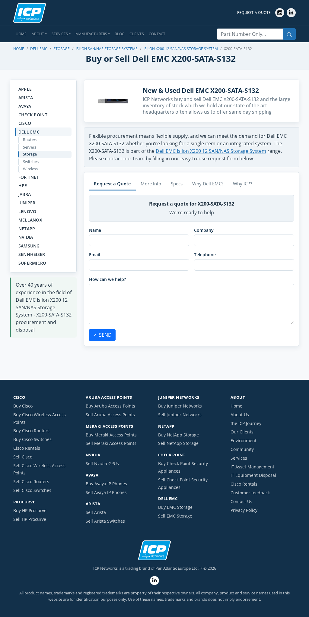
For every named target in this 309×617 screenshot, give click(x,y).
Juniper (27, 203)
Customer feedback (250, 493)
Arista (25, 97)
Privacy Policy (244, 510)
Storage (61, 48)
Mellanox (30, 220)
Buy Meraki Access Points (111, 435)
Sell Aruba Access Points (110, 414)
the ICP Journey (246, 423)
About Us (240, 414)
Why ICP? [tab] (242, 184)
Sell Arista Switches (105, 521)
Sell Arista (96, 512)
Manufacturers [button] (91, 33)
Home (21, 33)
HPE (22, 185)
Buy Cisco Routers (31, 430)
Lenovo (27, 211)
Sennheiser (31, 254)
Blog (120, 33)
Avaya (24, 106)
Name (95, 230)
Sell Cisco (22, 457)
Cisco (24, 123)
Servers (29, 147)
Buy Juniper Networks (180, 406)
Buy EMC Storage (175, 507)
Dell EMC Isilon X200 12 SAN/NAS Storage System (211, 151)
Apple (25, 89)
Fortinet (28, 177)
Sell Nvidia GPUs (102, 463)
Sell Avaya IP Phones (106, 492)
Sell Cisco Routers (31, 481)
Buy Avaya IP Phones (106, 483)
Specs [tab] (177, 184)
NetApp (26, 228)
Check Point (32, 115)
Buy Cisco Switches (32, 439)
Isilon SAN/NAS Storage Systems (107, 48)
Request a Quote (254, 12)
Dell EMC (38, 48)
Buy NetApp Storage (178, 435)
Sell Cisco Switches (32, 490)
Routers (30, 139)
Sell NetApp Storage (178, 443)
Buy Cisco (23, 406)
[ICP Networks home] (29, 13)
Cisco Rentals (26, 448)
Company (204, 230)
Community (242, 449)
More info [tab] (151, 184)
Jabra (24, 194)
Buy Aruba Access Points (110, 406)
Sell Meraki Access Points (111, 443)
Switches (31, 161)
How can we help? (107, 279)
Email (94, 254)
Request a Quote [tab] (112, 184)
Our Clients (242, 432)
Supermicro (32, 263)
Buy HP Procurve (29, 510)
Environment (243, 440)
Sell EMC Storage (175, 516)
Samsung (29, 246)
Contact (157, 33)
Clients (136, 33)
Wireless (30, 169)
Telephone (205, 254)
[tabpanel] (191, 268)
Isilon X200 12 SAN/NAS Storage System (181, 48)
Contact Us (241, 501)
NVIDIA (25, 237)
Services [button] (60, 33)
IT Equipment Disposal (253, 475)
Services (239, 458)
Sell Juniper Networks (180, 414)
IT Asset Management (252, 467)
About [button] (38, 33)
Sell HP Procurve (29, 519)
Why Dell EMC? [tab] (207, 184)
